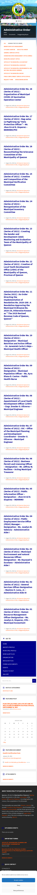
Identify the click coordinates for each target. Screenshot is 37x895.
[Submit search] (34, 681)
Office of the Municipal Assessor (15, 65)
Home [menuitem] (5, 644)
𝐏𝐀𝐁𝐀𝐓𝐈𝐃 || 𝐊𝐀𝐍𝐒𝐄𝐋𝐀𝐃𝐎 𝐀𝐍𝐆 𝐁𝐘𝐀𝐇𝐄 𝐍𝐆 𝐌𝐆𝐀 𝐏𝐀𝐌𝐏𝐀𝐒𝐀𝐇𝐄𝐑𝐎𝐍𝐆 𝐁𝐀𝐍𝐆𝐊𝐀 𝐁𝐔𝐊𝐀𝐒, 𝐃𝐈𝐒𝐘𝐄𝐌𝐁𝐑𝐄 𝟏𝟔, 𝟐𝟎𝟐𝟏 (18, 705)
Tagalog (32, 795)
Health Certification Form (11, 753)
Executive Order (22, 49)
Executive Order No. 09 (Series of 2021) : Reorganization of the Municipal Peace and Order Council (17, 850)
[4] (27, 799)
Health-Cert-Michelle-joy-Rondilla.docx (15, 762)
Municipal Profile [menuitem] (9, 651)
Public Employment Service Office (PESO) (17, 76)
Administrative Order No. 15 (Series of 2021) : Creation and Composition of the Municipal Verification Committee (18, 179)
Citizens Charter (9, 49)
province (4, 799)
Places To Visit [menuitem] (8, 671)
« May (4, 742)
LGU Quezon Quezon (22, 105)
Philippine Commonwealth (9, 809)
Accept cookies (18, 880)
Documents (12, 34)
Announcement (17, 709)
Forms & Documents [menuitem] (10, 664)
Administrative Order (12, 107)
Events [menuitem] (5, 667)
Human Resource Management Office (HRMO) (18, 56)
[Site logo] (18, 15)
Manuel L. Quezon (26, 805)
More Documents (8, 766)
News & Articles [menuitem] (9, 654)
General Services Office (11, 53)
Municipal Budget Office (12, 59)
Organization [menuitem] (8, 657)
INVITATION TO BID (8, 691)
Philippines (17, 799)
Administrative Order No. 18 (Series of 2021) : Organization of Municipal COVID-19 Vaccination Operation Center (18, 94)
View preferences (18, 890)
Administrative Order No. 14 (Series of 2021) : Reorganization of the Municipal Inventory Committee (18, 207)
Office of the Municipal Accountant (16, 62)
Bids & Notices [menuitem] (8, 661)
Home (5, 34)
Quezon (11, 799)
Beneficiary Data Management (13, 46)
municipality (23, 797)
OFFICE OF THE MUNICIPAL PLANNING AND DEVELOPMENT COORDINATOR (14, 843)
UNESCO (14, 817)
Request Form (8, 79)
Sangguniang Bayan (22, 34)
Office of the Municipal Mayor (13, 73)
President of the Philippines (14, 807)
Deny (18, 885)
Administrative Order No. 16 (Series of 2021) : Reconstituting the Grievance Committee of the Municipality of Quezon (18, 152)
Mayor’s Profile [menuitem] (9, 647)
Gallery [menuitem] (6, 674)
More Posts (6, 713)
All (5, 43)
